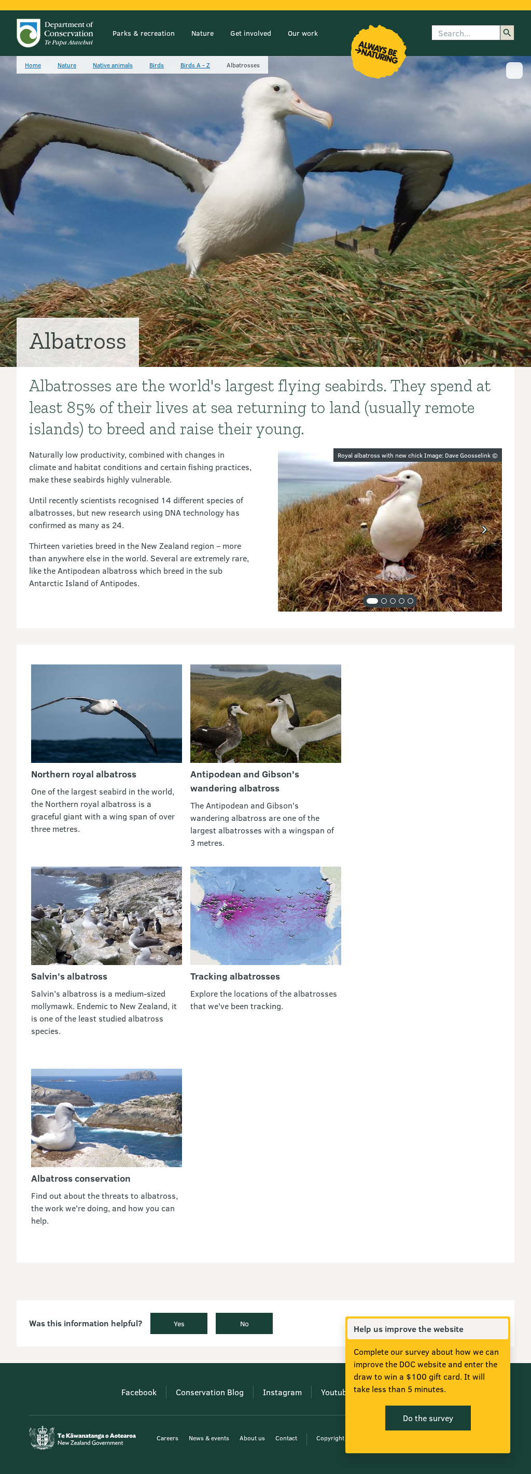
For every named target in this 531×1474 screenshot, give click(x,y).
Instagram (282, 1391)
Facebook (139, 1391)
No (244, 1323)
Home (33, 65)
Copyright (330, 1438)
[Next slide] (484, 529)
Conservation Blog (210, 1391)
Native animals (113, 65)
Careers (167, 1438)
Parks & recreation (144, 33)
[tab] (372, 601)
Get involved (250, 33)
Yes (179, 1323)
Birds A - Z (195, 65)
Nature (202, 33)
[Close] (500, 1329)
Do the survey (428, 1417)
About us (252, 1438)
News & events (209, 1438)
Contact (286, 1438)
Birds (156, 65)
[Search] (507, 32)
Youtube (336, 1391)
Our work (303, 33)
